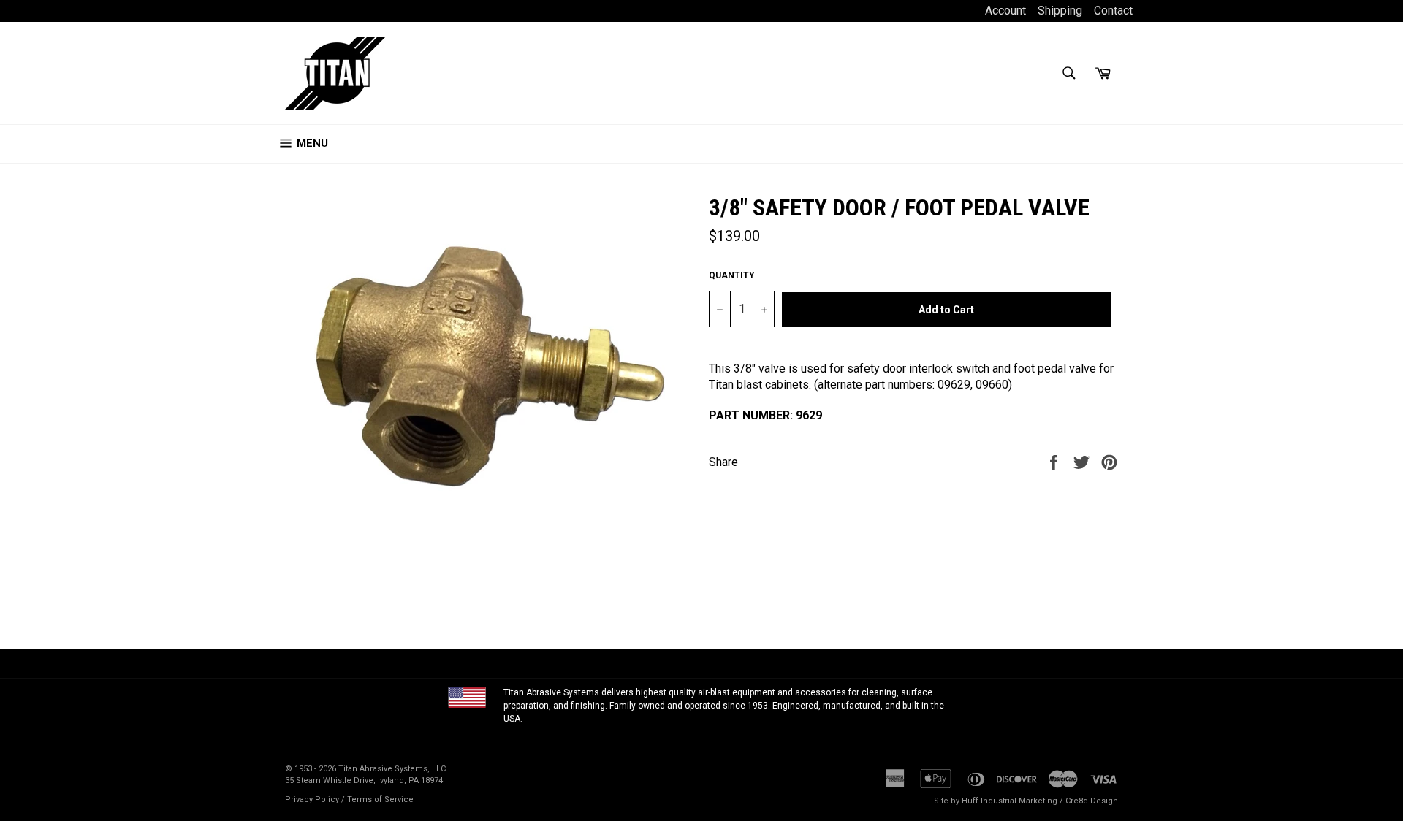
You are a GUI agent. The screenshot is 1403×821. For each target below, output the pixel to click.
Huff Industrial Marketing (1009, 801)
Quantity (732, 275)
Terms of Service (380, 799)
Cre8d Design (1091, 801)
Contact (1113, 11)
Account (1007, 11)
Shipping (1060, 11)
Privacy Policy (312, 799)
